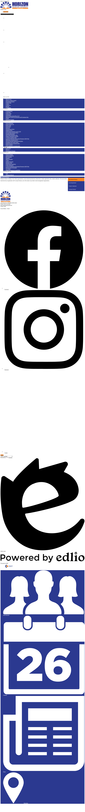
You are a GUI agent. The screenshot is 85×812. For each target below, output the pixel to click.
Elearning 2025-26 (10, 94)
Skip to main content (5, 1)
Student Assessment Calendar (12, 56)
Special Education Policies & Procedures (14, 60)
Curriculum (8, 32)
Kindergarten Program (10, 70)
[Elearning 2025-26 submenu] (3, 92)
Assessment (8, 34)
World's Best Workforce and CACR (13, 51)
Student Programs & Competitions (13, 89)
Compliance (8, 27)
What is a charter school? (11, 20)
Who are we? (8, 19)
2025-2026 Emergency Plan (12, 54)
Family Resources (9, 85)
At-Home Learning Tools (11, 57)
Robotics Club (9, 82)
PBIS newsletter (9, 79)
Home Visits (8, 45)
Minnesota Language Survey (12, 59)
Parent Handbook (9, 42)
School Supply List (10, 44)
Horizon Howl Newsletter (11, 87)
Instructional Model (10, 39)
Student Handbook (10, 75)
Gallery (7, 80)
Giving (2, 455)
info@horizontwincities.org (6, 205)
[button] (3, 98)
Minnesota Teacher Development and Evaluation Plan (17, 36)
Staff (7, 93)
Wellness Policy (9, 50)
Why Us (7, 69)
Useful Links (8, 22)
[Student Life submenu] (3, 73)
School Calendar (9, 74)
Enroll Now (8, 68)
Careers (7, 23)
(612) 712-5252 (7, 204)
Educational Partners (10, 21)
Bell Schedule (9, 76)
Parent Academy (9, 64)
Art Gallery (8, 88)
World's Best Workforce (11, 83)
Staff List (8, 47)
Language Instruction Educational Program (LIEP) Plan (17, 58)
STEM (7, 38)
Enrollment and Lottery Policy (12, 62)
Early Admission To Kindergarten (13, 65)
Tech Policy (8, 46)
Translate (10, 457)
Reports (7, 26)
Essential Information (10, 53)
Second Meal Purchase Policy (12, 52)
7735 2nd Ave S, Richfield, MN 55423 (9, 202)
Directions (26, 803)
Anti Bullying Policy (10, 48)
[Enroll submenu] (8, 67)
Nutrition (8, 77)
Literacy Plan (8, 33)
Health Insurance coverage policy (13, 63)
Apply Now (5, 11)
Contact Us (8, 24)
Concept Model (9, 30)
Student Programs (9, 81)
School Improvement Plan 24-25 (12, 35)
